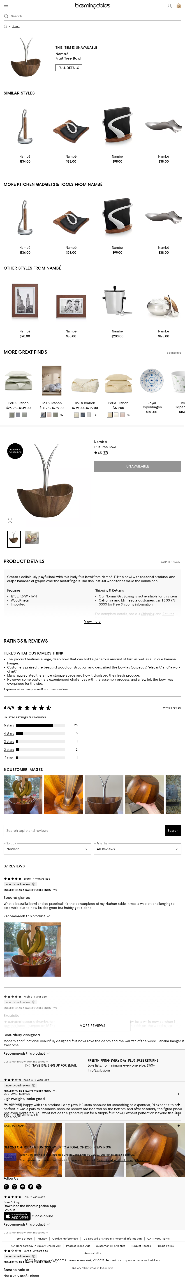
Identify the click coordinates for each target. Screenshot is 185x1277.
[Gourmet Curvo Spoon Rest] (163, 126)
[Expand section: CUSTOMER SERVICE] (92, 1094)
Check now (142, 1160)
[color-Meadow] (11, 415)
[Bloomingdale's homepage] (5, 26)
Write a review (172, 707)
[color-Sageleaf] (24, 415)
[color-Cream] (76, 415)
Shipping (148, 614)
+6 (128, 414)
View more (92, 621)
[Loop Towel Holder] (25, 126)
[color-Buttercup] (110, 415)
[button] (47, 494)
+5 (94, 414)
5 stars (9, 725)
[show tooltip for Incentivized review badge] (32, 884)
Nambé (62, 54)
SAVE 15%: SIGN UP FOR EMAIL (54, 1065)
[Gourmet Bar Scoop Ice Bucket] (163, 300)
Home (15, 26)
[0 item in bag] (178, 6)
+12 (61, 414)
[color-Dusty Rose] (49, 415)
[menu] (6, 5)
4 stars (9, 733)
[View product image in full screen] (10, 520)
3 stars (9, 741)
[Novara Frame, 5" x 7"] (25, 300)
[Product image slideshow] (47, 483)
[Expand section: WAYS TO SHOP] (92, 1125)
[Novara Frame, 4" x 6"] (71, 300)
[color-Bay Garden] (43, 415)
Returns (168, 614)
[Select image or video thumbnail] (14, 539)
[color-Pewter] (89, 415)
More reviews (93, 1026)
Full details (68, 68)
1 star (9, 758)
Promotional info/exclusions (115, 1160)
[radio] (12, 415)
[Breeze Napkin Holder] (71, 126)
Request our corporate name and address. (133, 1260)
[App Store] (17, 1216)
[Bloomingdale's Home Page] (92, 6)
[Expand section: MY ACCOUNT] (92, 1104)
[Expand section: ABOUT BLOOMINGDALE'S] (92, 1115)
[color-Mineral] (18, 415)
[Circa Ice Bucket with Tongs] (117, 300)
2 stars (9, 749)
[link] (25, 159)
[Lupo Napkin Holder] (117, 126)
